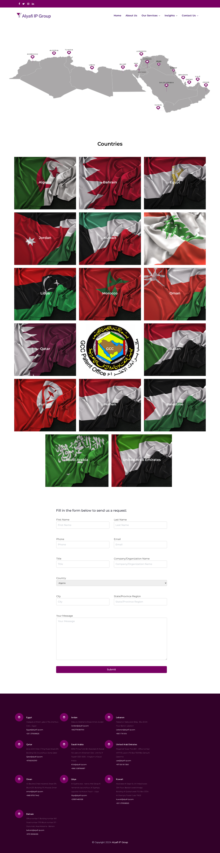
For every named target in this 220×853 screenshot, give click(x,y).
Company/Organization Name (132, 558)
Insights (170, 15)
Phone (60, 539)
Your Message (64, 615)
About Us (131, 15)
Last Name (120, 519)
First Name (62, 519)
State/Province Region (127, 596)
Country (61, 578)
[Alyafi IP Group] (35, 16)
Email (117, 539)
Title (58, 558)
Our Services (150, 15)
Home (117, 15)
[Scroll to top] (206, 839)
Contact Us (189, 15)
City (58, 596)
